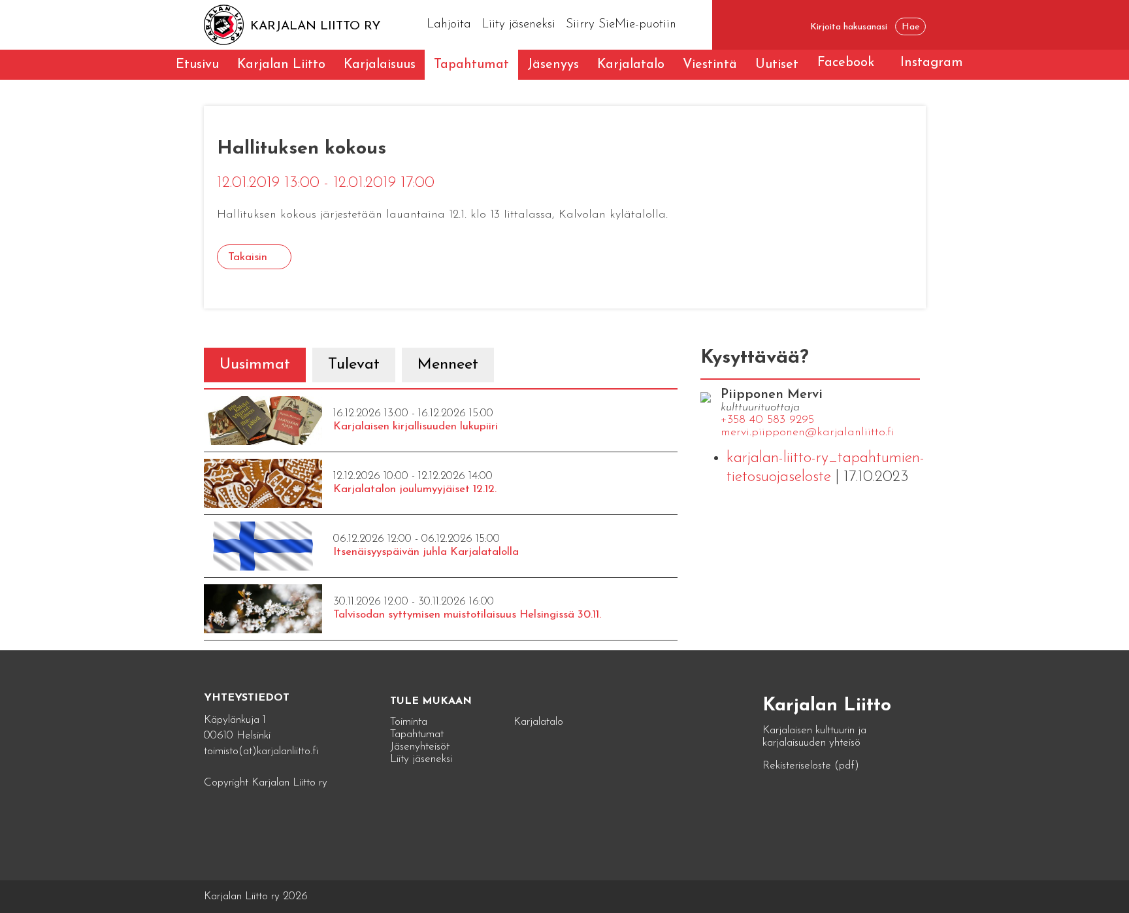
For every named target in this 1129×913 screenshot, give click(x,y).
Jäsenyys (553, 64)
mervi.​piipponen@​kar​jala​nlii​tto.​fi (807, 433)
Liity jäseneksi (518, 24)
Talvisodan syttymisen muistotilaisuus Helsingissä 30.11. (467, 614)
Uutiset (776, 64)
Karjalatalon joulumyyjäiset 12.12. (415, 489)
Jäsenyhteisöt (420, 746)
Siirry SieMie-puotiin (621, 24)
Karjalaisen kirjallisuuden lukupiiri (415, 426)
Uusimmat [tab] (255, 365)
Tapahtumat (471, 64)
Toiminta (408, 721)
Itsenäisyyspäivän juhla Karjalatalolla (426, 551)
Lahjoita (449, 24)
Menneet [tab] (447, 365)
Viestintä (710, 64)
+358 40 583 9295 (767, 420)
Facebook (845, 62)
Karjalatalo (630, 64)
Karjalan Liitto (281, 64)
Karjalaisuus (380, 64)
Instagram (931, 62)
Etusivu (197, 64)
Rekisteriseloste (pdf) (810, 765)
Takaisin (247, 257)
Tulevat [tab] (354, 365)
